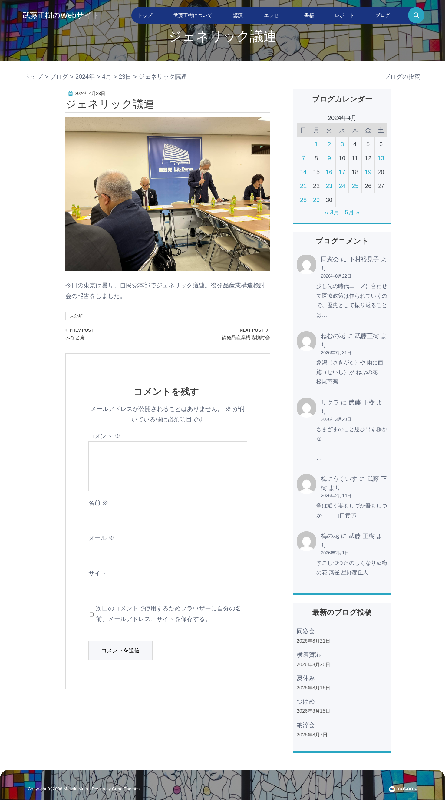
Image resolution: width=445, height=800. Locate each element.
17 (342, 172)
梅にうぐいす (339, 478)
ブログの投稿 (402, 76)
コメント (104, 436)
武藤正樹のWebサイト (61, 15)
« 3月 (332, 212)
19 (368, 172)
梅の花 (330, 536)
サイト (97, 573)
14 (303, 172)
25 (355, 186)
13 (380, 158)
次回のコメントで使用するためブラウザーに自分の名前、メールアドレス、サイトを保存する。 (168, 613)
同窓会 (330, 259)
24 (342, 186)
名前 (98, 502)
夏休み (306, 678)
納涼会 (306, 725)
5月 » (352, 212)
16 (329, 172)
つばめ (306, 701)
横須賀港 (309, 654)
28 (303, 200)
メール (101, 538)
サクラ (330, 402)
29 (316, 200)
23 (329, 186)
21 (303, 186)
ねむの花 (333, 335)
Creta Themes (126, 788)
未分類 (76, 315)
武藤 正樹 (362, 402)
